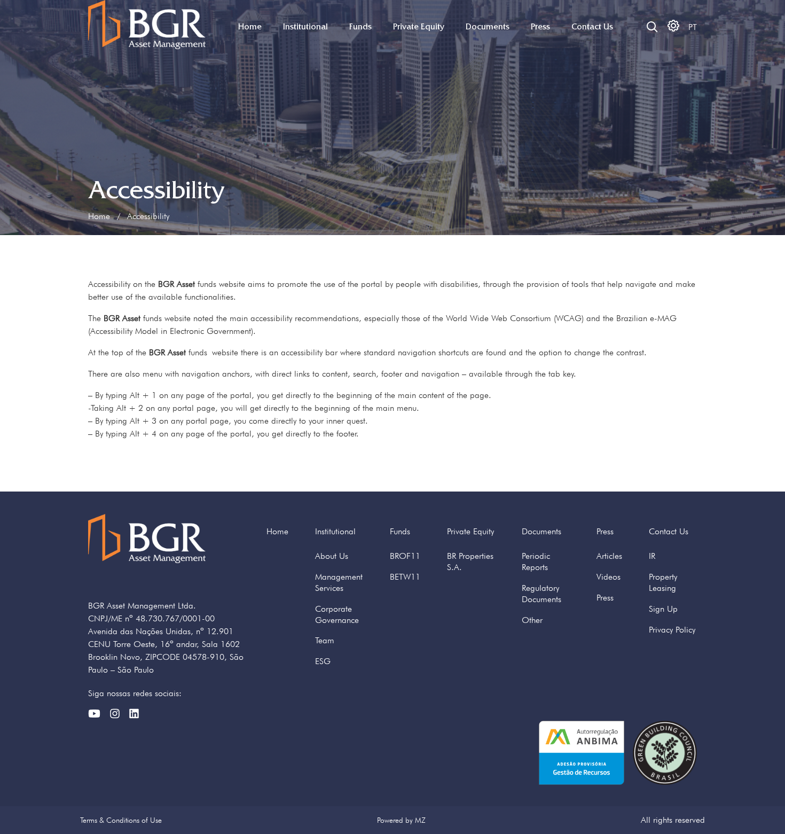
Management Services (339, 582)
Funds (360, 27)
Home (250, 27)
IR (652, 556)
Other (532, 620)
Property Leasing (663, 582)
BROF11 (405, 556)
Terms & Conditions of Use (121, 820)
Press (540, 27)
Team (324, 640)
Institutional (305, 27)
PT (692, 27)
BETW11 (405, 577)
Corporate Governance (337, 614)
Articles (609, 556)
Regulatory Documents (541, 593)
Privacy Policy (672, 630)
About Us (331, 556)
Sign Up (663, 609)
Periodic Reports (536, 561)
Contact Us (592, 27)
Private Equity (418, 27)
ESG (323, 661)
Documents (487, 27)
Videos (608, 577)
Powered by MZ (401, 820)
